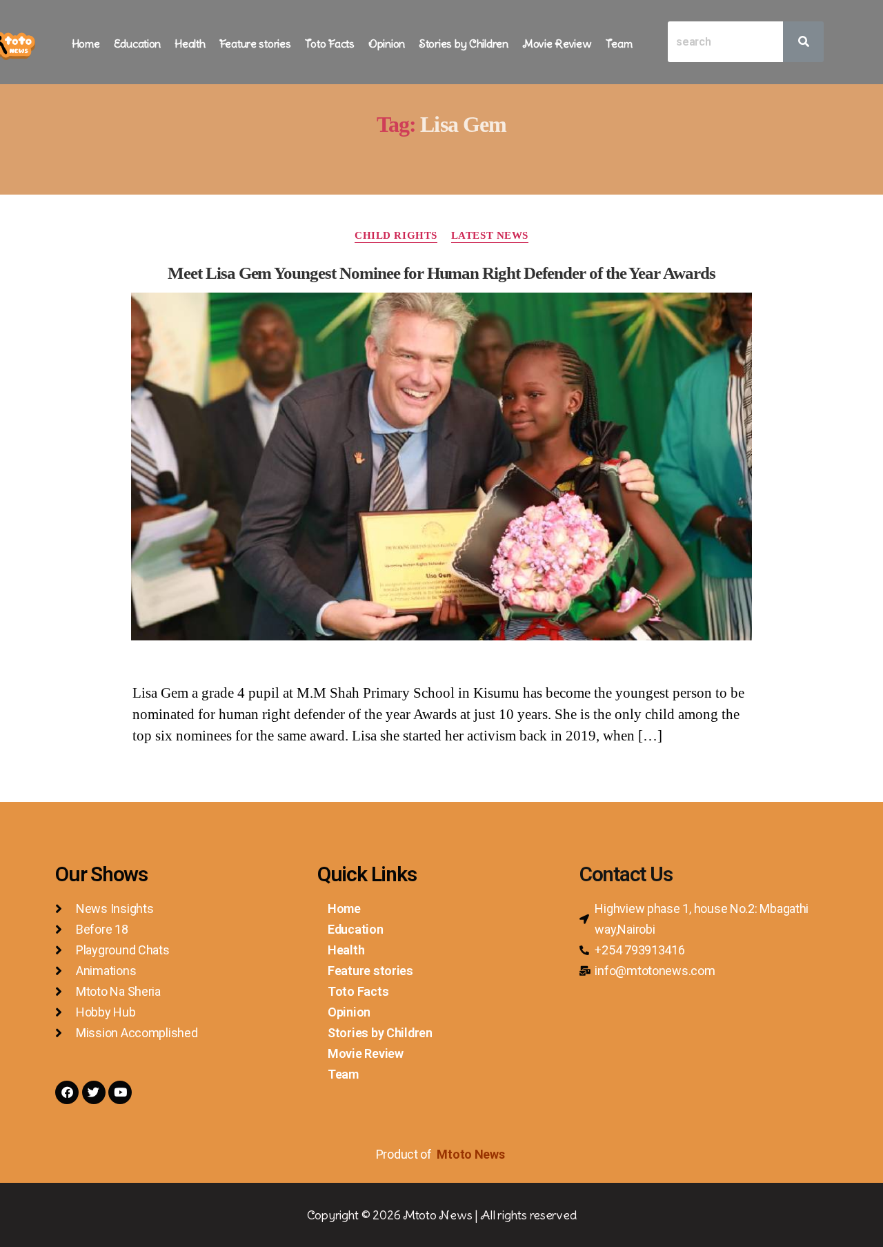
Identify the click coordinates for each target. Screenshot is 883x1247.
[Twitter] (94, 1092)
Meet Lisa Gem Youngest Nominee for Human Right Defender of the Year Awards (441, 273)
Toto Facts (330, 43)
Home (86, 43)
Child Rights (396, 235)
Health (190, 43)
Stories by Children (463, 43)
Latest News (489, 235)
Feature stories (255, 43)
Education (137, 43)
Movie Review (557, 43)
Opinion (386, 43)
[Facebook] (67, 1092)
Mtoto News (472, 1154)
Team (619, 43)
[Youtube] (120, 1092)
